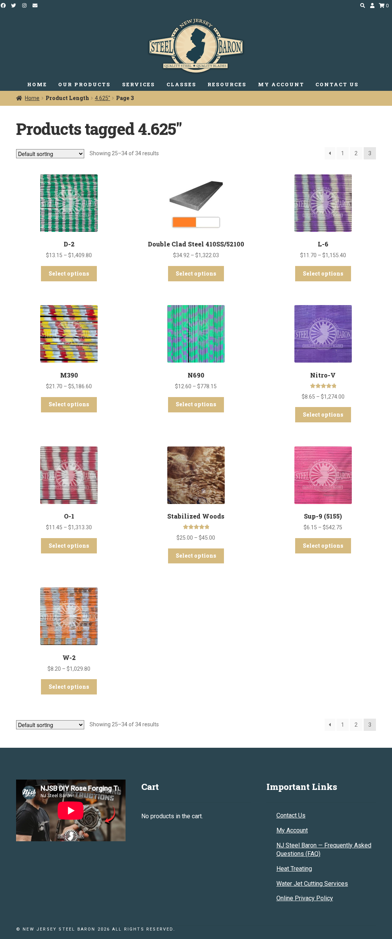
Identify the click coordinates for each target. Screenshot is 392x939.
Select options (69, 273)
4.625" (102, 98)
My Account (292, 830)
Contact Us (290, 815)
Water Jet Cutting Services (312, 883)
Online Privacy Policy (304, 898)
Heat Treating (294, 868)
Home (32, 98)
